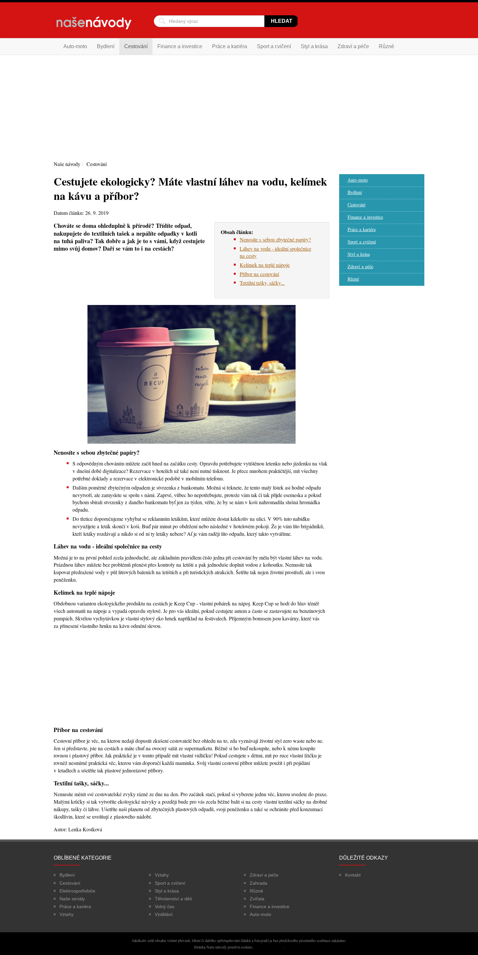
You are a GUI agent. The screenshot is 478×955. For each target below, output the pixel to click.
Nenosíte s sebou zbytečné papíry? (275, 239)
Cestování (136, 46)
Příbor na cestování (259, 273)
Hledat (281, 21)
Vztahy (66, 914)
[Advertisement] (239, 107)
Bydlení (105, 46)
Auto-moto (75, 46)
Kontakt (353, 875)
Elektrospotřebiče (77, 890)
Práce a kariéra (229, 46)
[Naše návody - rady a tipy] (94, 25)
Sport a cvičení (274, 46)
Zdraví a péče (353, 46)
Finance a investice (179, 46)
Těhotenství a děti (173, 898)
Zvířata (257, 898)
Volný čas (164, 906)
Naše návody (67, 163)
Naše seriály (72, 898)
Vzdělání (164, 914)
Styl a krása (314, 46)
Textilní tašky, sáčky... (262, 282)
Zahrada (258, 883)
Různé (386, 46)
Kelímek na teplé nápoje (265, 264)
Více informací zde (268, 946)
